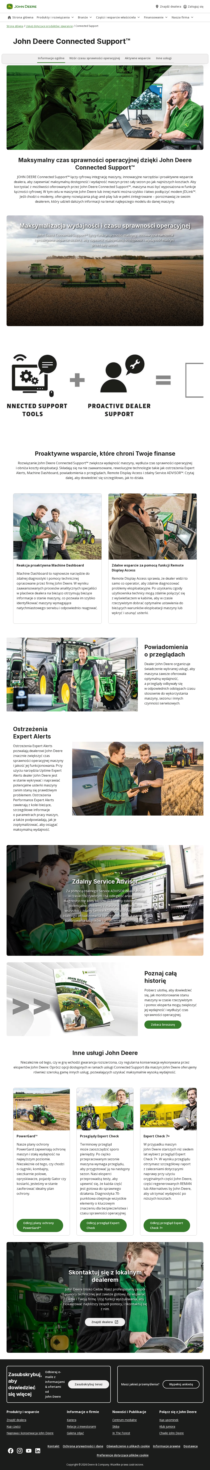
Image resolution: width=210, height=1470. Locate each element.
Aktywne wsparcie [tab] (138, 58)
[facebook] (11, 1451)
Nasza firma (180, 17)
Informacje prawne (166, 1446)
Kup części (14, 1426)
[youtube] (29, 1451)
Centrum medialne (124, 1420)
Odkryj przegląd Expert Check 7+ (166, 1225)
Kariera (71, 1420)
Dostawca (191, 1446)
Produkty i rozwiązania (53, 17)
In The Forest (121, 1433)
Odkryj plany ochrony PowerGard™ (38, 1225)
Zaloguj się (195, 6)
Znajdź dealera (102, 1322)
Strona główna (22, 17)
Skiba (115, 1426)
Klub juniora (167, 1426)
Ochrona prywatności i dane (83, 1446)
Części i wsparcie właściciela (116, 17)
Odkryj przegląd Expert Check (103, 1225)
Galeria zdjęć (75, 1433)
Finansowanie (153, 17)
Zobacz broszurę (163, 1024)
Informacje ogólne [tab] (51, 58)
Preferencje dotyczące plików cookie (122, 1455)
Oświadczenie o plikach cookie (128, 1446)
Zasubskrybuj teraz (89, 1384)
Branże (83, 17)
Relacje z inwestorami (81, 1426)
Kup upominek (168, 1420)
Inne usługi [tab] (164, 58)
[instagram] (20, 1451)
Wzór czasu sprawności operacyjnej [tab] (94, 58)
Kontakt (53, 1446)
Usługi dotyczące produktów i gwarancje (49, 26)
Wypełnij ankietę (181, 1384)
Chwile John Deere (171, 1433)
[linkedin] (38, 1451)
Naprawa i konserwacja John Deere (30, 1433)
